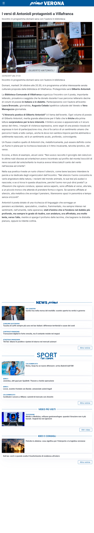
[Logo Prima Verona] (47, 3)
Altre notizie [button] (85, 348)
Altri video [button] (85, 430)
